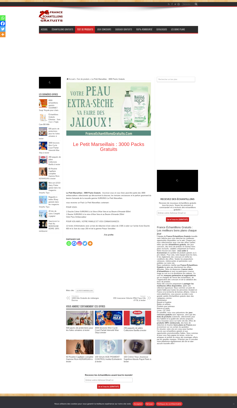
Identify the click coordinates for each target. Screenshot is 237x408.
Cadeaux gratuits (123, 29)
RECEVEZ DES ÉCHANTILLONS (177, 199)
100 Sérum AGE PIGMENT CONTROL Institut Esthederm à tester (108, 359)
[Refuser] (233, 404)
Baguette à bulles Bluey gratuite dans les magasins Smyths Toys (49, 202)
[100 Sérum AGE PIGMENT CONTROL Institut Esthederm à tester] (108, 354)
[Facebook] (172, 4)
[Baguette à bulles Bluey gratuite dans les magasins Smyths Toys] (43, 203)
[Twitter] (175, 4)
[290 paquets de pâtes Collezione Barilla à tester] (137, 325)
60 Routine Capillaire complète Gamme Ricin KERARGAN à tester (79, 359)
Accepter (138, 404)
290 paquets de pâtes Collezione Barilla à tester (135, 329)
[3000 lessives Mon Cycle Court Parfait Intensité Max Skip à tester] (108, 325)
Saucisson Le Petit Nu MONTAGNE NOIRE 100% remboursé (49, 226)
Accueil (44, 29)
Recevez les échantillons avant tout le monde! (108, 375)
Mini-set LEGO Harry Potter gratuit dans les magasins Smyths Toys (50, 188)
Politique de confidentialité (169, 404)
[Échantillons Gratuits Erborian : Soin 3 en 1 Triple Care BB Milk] (43, 121)
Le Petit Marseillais (85, 290)
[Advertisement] (118, 57)
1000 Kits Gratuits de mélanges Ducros (85, 298)
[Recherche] (196, 4)
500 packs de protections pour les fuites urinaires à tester (79, 329)
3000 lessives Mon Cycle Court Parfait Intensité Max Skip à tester (107, 330)
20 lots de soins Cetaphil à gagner (54, 213)
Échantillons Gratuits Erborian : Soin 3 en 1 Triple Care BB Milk (49, 119)
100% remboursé (144, 29)
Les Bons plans (178, 29)
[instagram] (178, 4)
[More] (90, 243)
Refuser (149, 404)
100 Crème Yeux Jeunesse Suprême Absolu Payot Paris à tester (137, 359)
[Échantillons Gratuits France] (51, 20)
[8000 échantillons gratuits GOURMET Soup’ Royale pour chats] (43, 107)
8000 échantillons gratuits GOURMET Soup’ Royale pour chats (48, 105)
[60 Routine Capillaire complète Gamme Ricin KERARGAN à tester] (80, 354)
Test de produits (85, 29)
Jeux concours (104, 29)
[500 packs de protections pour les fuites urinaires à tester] (80, 325)
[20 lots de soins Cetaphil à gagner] (43, 218)
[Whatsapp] (68, 243)
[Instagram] (79, 243)
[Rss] (168, 4)
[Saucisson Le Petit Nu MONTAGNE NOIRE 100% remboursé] (43, 228)
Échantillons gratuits (62, 29)
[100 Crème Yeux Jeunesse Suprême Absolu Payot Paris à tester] (137, 354)
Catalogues (161, 29)
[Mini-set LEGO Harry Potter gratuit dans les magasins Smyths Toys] (43, 189)
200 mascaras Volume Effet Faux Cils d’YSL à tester (129, 298)
